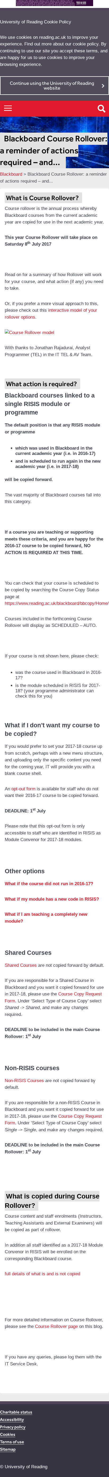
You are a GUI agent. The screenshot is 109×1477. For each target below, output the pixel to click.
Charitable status (16, 1412)
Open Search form (101, 108)
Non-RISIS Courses (24, 1080)
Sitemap (8, 1449)
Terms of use (12, 1441)
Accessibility (12, 1419)
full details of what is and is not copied (42, 1273)
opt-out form (23, 788)
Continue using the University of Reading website (52, 85)
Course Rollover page (56, 1326)
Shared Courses (21, 965)
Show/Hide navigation (8, 108)
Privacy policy (12, 1426)
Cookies (7, 1434)
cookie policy (85, 44)
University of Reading (26, 1466)
